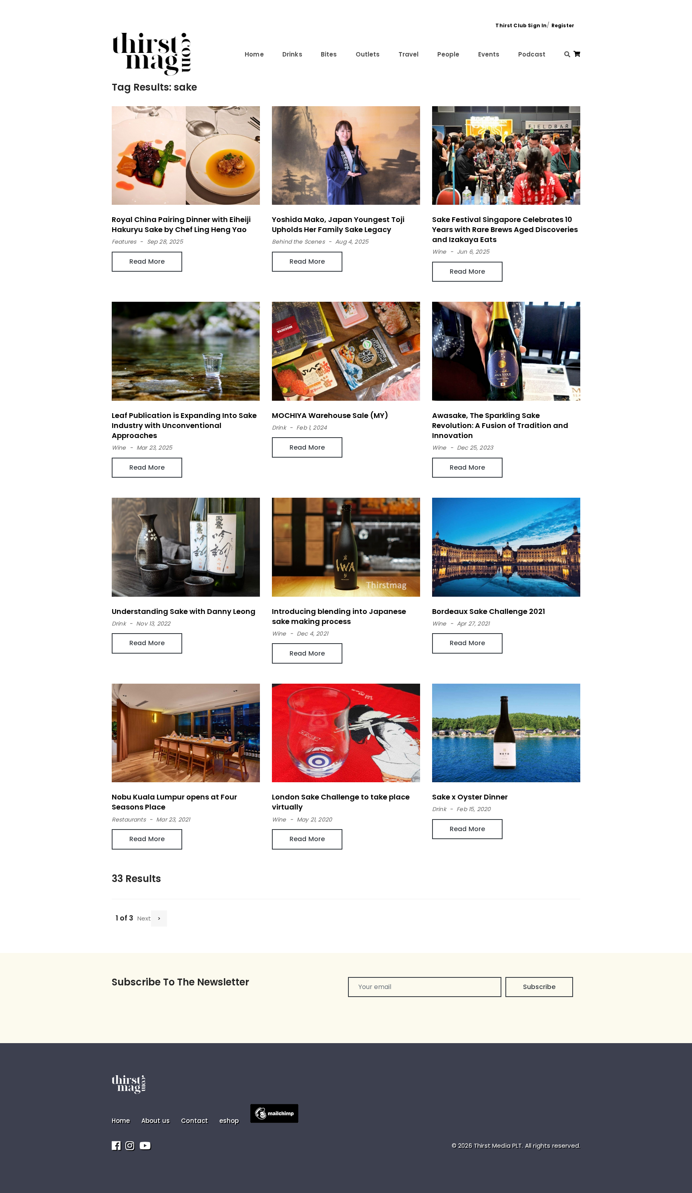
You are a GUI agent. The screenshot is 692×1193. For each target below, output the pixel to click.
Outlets (368, 54)
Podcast (532, 54)
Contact (194, 1120)
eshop (229, 1120)
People (448, 54)
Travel (408, 54)
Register (562, 25)
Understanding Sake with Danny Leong (183, 611)
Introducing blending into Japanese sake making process (339, 616)
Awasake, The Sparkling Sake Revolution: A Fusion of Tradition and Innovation (500, 425)
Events (489, 54)
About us (155, 1120)
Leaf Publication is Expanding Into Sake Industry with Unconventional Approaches (184, 425)
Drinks (292, 54)
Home (254, 54)
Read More (147, 261)
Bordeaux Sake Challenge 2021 (488, 611)
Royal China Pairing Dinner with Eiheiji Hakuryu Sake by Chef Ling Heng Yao (181, 224)
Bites (329, 54)
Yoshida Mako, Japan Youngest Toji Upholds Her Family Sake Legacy (338, 224)
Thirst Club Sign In (521, 25)
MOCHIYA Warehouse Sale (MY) (330, 415)
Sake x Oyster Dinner (470, 797)
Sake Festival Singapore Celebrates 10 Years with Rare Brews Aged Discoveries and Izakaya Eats (505, 229)
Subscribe (539, 986)
